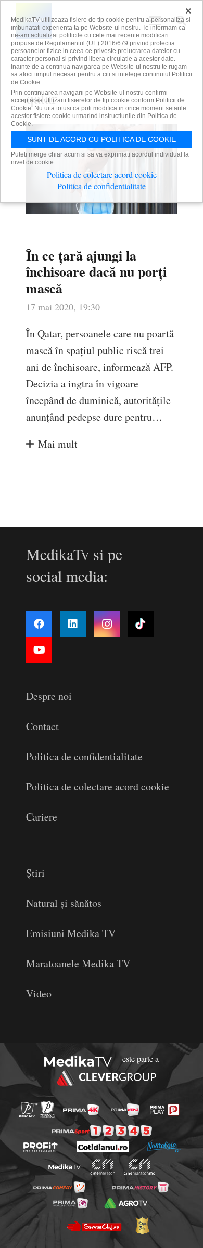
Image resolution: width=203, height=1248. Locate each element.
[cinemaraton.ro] (103, 1167)
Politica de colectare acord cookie (97, 786)
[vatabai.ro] (142, 1225)
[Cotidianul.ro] (103, 1146)
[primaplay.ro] (164, 1109)
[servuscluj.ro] (94, 1225)
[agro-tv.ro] (125, 1203)
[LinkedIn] (73, 624)
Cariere (41, 817)
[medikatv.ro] (64, 1167)
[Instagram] (107, 624)
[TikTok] (141, 624)
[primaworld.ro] (70, 1203)
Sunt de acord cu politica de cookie (101, 139)
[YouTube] (39, 650)
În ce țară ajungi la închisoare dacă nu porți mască (96, 271)
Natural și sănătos (64, 903)
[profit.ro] (40, 1147)
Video (39, 993)
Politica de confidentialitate (84, 756)
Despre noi (49, 696)
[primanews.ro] (125, 1109)
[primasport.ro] (102, 1130)
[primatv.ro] (28, 1109)
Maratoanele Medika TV (78, 963)
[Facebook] (39, 624)
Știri (35, 873)
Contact (42, 726)
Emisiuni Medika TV (71, 933)
